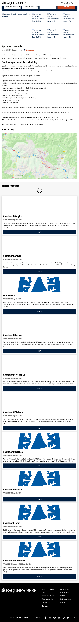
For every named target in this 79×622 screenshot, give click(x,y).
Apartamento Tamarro (14, 560)
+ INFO (39, 232)
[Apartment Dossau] (39, 478)
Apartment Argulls (12, 255)
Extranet (45, 606)
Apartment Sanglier (13, 216)
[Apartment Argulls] (39, 245)
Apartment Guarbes (13, 451)
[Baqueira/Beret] (15, 3)
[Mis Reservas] (63, 3)
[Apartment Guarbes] (39, 441)
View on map (29, 50)
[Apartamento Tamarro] (39, 549)
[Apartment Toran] (39, 512)
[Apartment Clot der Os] (39, 364)
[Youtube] (54, 617)
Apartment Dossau (12, 489)
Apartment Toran (11, 522)
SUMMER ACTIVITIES (48, 595)
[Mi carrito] (72, 3)
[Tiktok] (63, 617)
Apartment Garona (12, 334)
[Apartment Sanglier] (39, 205)
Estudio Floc (9, 295)
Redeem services (65, 599)
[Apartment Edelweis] (39, 401)
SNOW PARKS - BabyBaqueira (65, 591)
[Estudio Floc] (39, 284)
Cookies (62, 602)
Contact (62, 595)
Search (66, 6)
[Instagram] (50, 617)
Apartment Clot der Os (14, 374)
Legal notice (46, 602)
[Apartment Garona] (39, 324)
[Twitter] (68, 617)
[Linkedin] (59, 617)
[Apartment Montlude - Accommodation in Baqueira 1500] (17, 28)
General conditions (48, 599)
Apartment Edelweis (13, 412)
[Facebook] (45, 617)
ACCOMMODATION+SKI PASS (49, 591)
